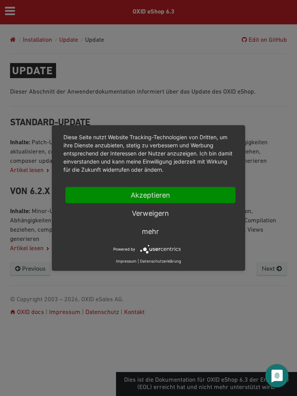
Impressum (126, 261)
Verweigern (150, 213)
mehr (150, 231)
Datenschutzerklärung (160, 261)
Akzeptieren (150, 195)
